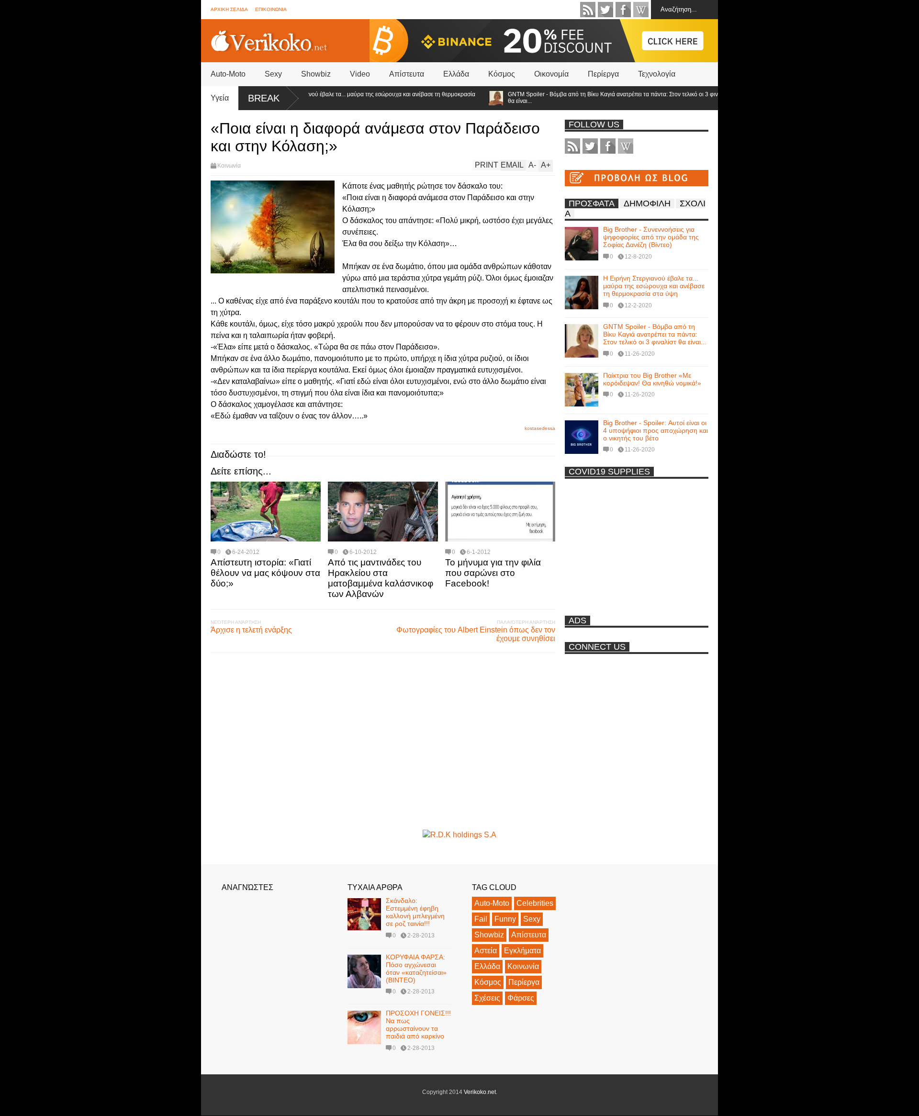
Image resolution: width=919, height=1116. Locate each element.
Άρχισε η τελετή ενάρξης (251, 630)
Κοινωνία (229, 165)
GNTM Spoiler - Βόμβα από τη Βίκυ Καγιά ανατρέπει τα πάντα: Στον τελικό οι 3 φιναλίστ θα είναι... (596, 97)
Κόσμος (501, 74)
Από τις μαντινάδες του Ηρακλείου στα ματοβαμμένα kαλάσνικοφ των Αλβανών (380, 578)
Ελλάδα (456, 74)
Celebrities (534, 903)
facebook (623, 9)
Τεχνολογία (656, 74)
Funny (505, 919)
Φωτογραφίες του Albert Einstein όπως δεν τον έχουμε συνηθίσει (475, 634)
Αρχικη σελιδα (229, 9)
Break (264, 98)
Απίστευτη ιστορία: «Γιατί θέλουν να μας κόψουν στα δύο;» (265, 572)
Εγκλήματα (522, 951)
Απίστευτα (406, 74)
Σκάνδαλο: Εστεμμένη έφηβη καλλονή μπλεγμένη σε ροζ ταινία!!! (415, 912)
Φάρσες (520, 998)
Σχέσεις (487, 998)
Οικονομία (551, 74)
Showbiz (316, 74)
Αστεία (485, 951)
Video (360, 74)
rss (587, 9)
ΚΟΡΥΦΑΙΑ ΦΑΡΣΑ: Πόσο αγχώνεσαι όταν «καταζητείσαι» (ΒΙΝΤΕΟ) (416, 968)
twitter (605, 9)
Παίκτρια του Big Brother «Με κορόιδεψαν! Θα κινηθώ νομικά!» (652, 379)
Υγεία (220, 98)
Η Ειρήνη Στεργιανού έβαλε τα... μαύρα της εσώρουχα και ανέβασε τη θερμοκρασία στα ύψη (346, 97)
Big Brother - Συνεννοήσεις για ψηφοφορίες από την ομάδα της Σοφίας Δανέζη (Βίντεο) (651, 236)
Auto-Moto (228, 74)
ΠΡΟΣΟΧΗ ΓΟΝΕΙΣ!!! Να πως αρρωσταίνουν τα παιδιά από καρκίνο (418, 1024)
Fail (480, 919)
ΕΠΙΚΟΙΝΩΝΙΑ (271, 9)
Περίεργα (603, 74)
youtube (641, 9)
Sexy (273, 74)
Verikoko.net (480, 1092)
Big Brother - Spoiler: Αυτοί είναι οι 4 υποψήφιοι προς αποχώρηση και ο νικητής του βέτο (655, 430)
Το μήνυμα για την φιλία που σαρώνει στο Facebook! (493, 572)
